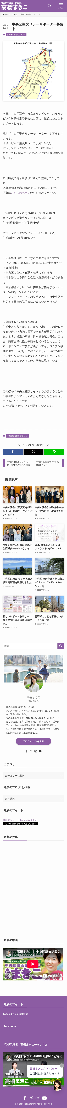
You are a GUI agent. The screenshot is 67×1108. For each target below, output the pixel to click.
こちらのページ (20, 192)
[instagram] (35, 751)
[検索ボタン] (49, 6)
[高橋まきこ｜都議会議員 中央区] (14, 6)
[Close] (62, 1065)
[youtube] (40, 751)
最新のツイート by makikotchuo (20, 820)
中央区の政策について (16, 35)
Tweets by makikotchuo (15, 1013)
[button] (13, 452)
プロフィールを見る (33, 741)
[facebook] (27, 751)
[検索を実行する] (60, 646)
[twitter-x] (31, 751)
